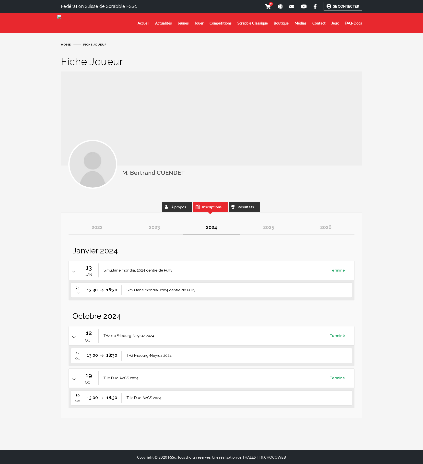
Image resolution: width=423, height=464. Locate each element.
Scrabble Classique (252, 23)
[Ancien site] (276, 6)
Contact (319, 23)
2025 (268, 227)
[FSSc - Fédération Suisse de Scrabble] (97, 18)
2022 (97, 227)
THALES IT (251, 457)
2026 (325, 227)
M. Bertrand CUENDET (153, 172)
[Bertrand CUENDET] (92, 164)
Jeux (335, 23)
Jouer (199, 23)
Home (66, 44)
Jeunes (183, 23)
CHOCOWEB (275, 457)
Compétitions (221, 23)
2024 (211, 227)
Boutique (281, 23)
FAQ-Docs (353, 23)
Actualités (163, 23)
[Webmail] (288, 6)
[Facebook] (312, 6)
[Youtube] (300, 6)
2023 (154, 227)
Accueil (143, 23)
